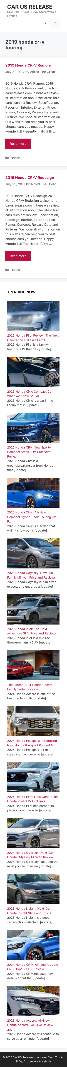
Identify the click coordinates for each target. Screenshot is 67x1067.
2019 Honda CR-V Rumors (28, 65)
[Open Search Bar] (45, 23)
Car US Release (29, 7)
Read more (18, 143)
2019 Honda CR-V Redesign (29, 177)
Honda (16, 158)
